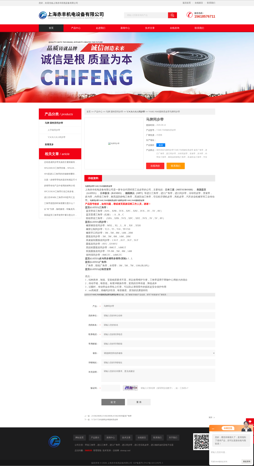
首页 (51, 28)
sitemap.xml (125, 450)
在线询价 (155, 166)
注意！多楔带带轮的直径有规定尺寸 (60, 180)
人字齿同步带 (54, 130)
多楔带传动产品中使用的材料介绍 (59, 186)
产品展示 (95, 437)
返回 (210, 417)
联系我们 (211, 3)
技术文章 (150, 28)
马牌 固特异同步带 (114, 112)
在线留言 (199, 3)
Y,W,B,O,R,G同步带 (56, 137)
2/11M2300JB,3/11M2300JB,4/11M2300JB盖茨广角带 (111, 416)
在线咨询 (174, 28)
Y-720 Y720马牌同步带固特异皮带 (104, 420)
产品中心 (76, 28)
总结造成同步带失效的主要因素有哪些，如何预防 (62, 162)
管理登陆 (97, 450)
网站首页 (79, 437)
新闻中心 (125, 28)
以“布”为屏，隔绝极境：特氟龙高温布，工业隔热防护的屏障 (62, 209)
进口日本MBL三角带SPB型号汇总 (59, 197)
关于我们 (173, 437)
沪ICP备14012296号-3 (153, 463)
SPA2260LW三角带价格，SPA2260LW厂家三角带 (62, 168)
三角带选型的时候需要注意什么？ (59, 203)
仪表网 (116, 450)
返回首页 (187, 3)
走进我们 (100, 28)
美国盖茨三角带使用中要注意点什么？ (61, 215)
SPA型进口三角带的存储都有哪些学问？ (62, 174)
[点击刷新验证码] (130, 388)
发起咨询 (246, 461)
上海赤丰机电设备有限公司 (65, 3)
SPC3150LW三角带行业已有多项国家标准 (62, 191)
